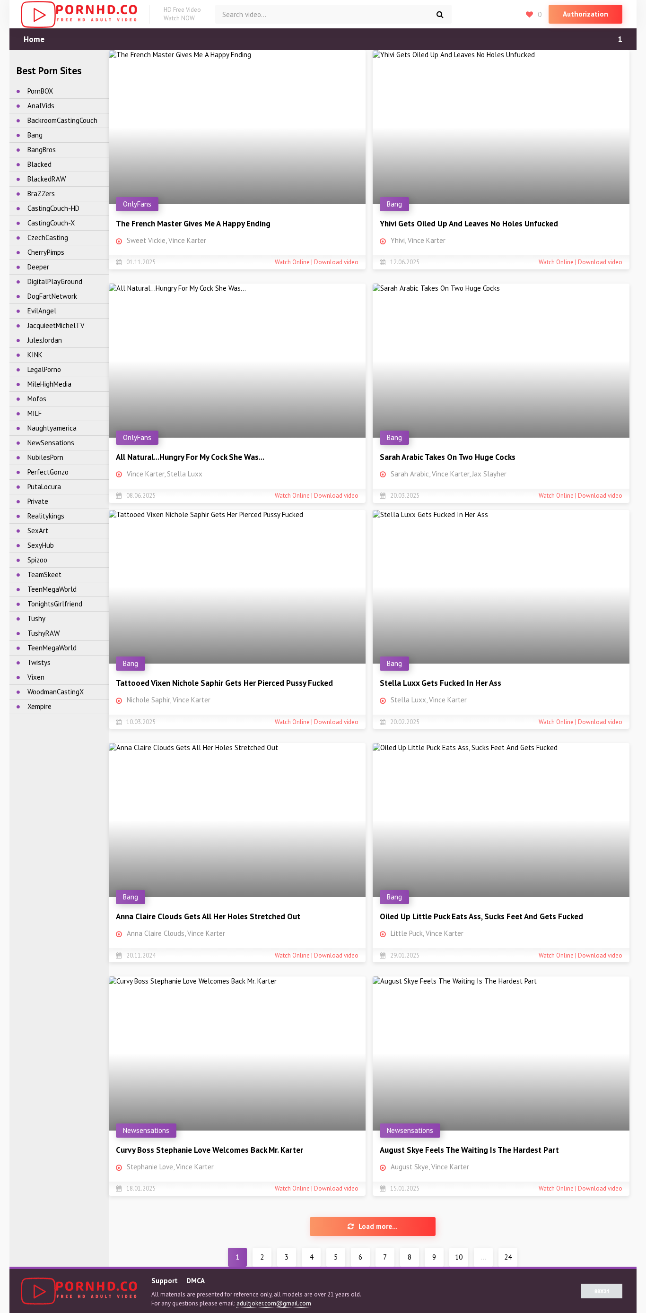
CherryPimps (45, 252)
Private (37, 501)
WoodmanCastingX (55, 691)
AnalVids (40, 105)
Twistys (39, 662)
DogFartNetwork (52, 296)
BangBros (41, 149)
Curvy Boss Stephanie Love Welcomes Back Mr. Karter (209, 1150)
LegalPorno (44, 369)
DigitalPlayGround (54, 281)
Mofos (36, 398)
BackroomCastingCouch (62, 120)
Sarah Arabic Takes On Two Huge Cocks (447, 457)
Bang (35, 134)
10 (459, 1257)
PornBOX (40, 90)
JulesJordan (44, 340)
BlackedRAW (46, 178)
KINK (35, 354)
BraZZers (41, 193)
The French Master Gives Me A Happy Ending (193, 223)
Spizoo (37, 559)
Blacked (39, 164)
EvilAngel (41, 310)
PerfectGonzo (48, 471)
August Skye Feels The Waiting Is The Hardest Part (469, 1150)
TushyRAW (43, 633)
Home (34, 39)
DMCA (195, 1280)
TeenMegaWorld (52, 589)
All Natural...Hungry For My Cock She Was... (190, 457)
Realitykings (45, 515)
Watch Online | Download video (316, 262)
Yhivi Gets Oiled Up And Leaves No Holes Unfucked (469, 223)
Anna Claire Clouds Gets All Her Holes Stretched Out (208, 916)
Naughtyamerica (52, 427)
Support (164, 1280)
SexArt (37, 530)
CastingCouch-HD (53, 208)
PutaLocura (44, 486)
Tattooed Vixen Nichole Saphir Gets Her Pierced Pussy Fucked (224, 683)
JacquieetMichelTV (56, 325)
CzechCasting (47, 237)
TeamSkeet (44, 574)
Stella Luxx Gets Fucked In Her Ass (440, 683)
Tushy (36, 618)
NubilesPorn (45, 457)
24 (508, 1257)
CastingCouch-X (51, 222)
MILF (34, 413)
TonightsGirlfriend (54, 603)
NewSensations (50, 442)
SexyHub (40, 545)
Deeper (38, 266)
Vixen (35, 677)
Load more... (378, 1226)
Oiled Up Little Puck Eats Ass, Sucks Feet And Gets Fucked (481, 916)
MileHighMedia (49, 384)
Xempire (39, 706)
